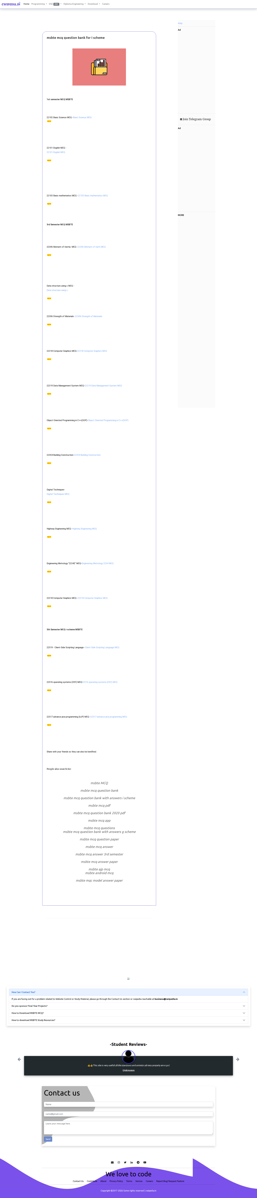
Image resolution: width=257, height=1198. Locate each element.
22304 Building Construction (87, 455)
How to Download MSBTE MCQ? (28, 1013)
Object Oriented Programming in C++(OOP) (108, 420)
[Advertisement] (56, 24)
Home (26, 4)
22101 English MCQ (56, 152)
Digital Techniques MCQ (58, 494)
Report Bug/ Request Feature (170, 1181)
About (103, 1181)
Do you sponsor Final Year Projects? (29, 1006)
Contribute (92, 1181)
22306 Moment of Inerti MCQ (92, 247)
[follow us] (119, 1162)
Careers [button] (105, 4)
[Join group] (138, 1162)
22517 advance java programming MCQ (108, 717)
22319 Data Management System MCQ (103, 385)
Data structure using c (57, 290)
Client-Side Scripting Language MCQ (102, 647)
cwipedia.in (151, 1190)
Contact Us (78, 1181)
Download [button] (93, 4)
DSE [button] (53, 4)
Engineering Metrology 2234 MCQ (98, 563)
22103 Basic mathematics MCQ (93, 195)
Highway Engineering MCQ (84, 528)
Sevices (139, 1181)
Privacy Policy (116, 1181)
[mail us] (112, 1162)
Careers (149, 1181)
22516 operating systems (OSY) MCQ (99, 682)
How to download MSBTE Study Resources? (33, 1020)
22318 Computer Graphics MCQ (92, 351)
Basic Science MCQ (82, 117)
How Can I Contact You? (23, 992)
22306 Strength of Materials (88, 316)
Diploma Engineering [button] (74, 4)
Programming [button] (38, 4)
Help (180, 23)
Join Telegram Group (196, 119)
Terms (129, 1181)
